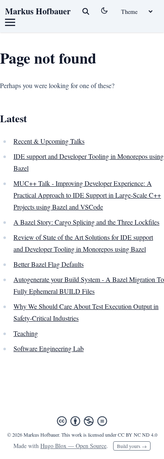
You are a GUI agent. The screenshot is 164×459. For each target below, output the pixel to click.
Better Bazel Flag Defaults (48, 264)
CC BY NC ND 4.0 (137, 434)
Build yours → (132, 446)
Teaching (25, 333)
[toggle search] (85, 11)
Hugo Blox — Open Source (73, 446)
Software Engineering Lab (48, 348)
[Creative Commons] (82, 421)
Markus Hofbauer (38, 11)
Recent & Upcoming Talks (49, 141)
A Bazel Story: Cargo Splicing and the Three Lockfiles (86, 221)
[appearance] (104, 10)
